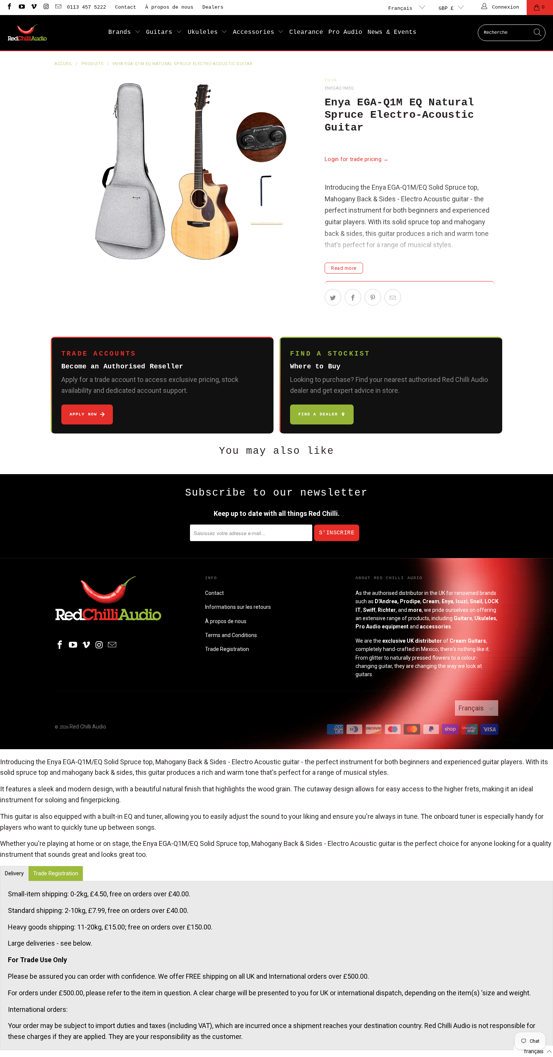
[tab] (14, 873)
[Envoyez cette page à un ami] (392, 297)
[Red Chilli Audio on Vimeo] (33, 7)
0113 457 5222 (86, 7)
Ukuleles (205, 32)
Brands (121, 32)
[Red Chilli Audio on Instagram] (45, 7)
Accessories (255, 32)
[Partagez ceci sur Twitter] (333, 297)
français (401, 8)
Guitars (161, 32)
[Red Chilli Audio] (27, 33)
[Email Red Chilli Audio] (58, 7)
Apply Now (83, 414)
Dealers (212, 7)
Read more (344, 268)
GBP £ (446, 8)
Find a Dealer (318, 414)
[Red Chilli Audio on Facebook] (9, 7)
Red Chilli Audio (88, 727)
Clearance (306, 32)
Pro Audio (345, 32)
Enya (331, 80)
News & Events (392, 32)
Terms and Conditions (231, 635)
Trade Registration (227, 649)
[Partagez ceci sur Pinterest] (373, 297)
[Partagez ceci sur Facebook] (353, 297)
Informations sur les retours (238, 607)
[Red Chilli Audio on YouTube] (21, 7)
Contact (125, 7)
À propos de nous (169, 7)
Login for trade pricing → (357, 159)
